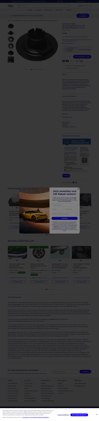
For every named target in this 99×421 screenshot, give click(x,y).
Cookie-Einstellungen (63, 415)
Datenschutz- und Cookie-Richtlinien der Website (36, 417)
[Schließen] (96, 414)
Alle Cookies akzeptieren (79, 415)
